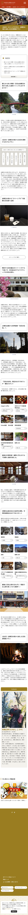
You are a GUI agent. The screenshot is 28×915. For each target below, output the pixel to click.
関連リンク (6, 879)
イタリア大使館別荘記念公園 (6, 576)
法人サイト (5, 887)
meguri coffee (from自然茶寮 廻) (6, 410)
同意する (14, 911)
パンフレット (19, 887)
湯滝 (3, 557)
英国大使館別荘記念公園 (20, 576)
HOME (3, 7)
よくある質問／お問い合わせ (10, 882)
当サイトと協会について (9, 877)
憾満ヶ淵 (18, 447)
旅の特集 (9, 7)
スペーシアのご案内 (14, 257)
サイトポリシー (8, 909)
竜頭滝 (3, 540)
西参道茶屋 (18, 428)
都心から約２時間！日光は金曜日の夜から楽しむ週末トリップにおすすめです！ (14, 63)
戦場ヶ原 (18, 557)
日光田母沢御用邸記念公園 (6, 447)
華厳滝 (17, 540)
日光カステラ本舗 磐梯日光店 (20, 410)
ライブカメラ (5, 890)
